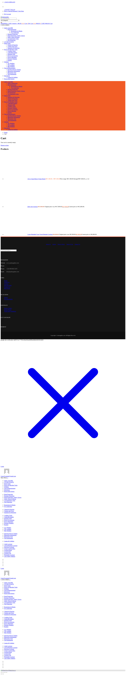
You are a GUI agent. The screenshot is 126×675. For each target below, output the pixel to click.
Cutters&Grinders (12, 52)
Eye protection (15, 32)
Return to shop (5, 145)
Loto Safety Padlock (9, 556)
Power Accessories (13, 55)
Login (2, 466)
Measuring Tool (12, 72)
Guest (8, 476)
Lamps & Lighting (13, 77)
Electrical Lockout (9, 547)
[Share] (4, 672)
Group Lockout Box (9, 548)
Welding (6, 62)
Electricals (7, 76)
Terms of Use (70, 244)
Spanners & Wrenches (14, 48)
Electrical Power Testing (14, 69)
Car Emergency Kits (13, 39)
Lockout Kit (7, 552)
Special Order (8, 285)
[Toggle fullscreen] (3, 672)
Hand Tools (7, 43)
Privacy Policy (61, 244)
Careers (54, 244)
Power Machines (12, 57)
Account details (8, 299)
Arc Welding (11, 63)
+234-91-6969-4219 (9, 2)
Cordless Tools (12, 51)
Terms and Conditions (10, 311)
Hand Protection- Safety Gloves (16, 35)
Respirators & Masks (16, 31)
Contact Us (77, 244)
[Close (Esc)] (6, 672)
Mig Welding (11, 66)
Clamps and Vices (12, 46)
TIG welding (11, 65)
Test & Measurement (9, 68)
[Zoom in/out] (1, 672)
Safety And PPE (8, 28)
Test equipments (12, 74)
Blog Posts (7, 288)
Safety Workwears (12, 83)
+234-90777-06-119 (9, 9)
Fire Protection (12, 40)
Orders (6, 297)
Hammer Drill (11, 54)
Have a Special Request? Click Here (14, 11)
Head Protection (12, 29)
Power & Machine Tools (10, 49)
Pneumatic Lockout (9, 555)
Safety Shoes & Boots (13, 37)
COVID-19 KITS (9, 42)
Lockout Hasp (8, 550)
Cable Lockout (8, 544)
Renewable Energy (9, 79)
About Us (48, 244)
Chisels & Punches (13, 45)
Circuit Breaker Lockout (10, 545)
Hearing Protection (13, 34)
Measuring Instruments (14, 71)
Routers (10, 60)
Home (5, 280)
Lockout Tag (7, 553)
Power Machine (12, 111)
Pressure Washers (12, 59)
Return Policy (8, 310)
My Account (7, 14)
